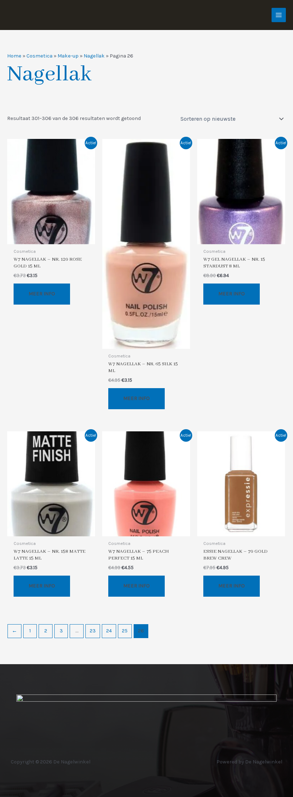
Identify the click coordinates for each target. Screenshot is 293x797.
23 (93, 631)
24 (109, 631)
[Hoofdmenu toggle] (279, 15)
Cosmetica (39, 56)
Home (14, 56)
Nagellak (94, 56)
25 (125, 631)
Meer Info (42, 294)
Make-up (68, 56)
